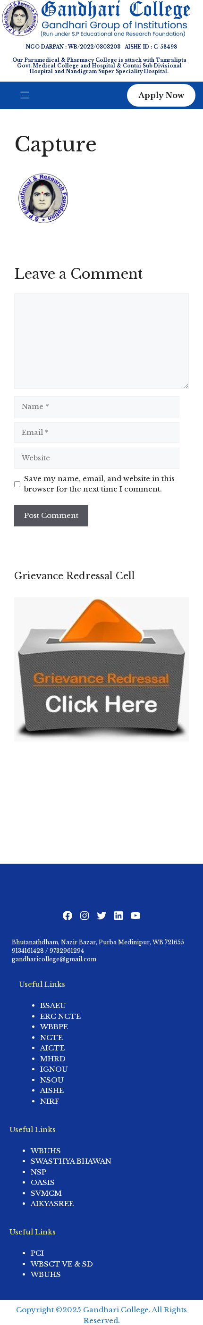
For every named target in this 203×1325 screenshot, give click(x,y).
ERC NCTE (60, 1016)
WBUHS (46, 1274)
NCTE (51, 1037)
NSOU (52, 1079)
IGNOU (54, 1069)
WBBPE (54, 1026)
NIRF (49, 1101)
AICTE (52, 1047)
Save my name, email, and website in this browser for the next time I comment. (99, 484)
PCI (37, 1253)
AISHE (52, 1090)
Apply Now (161, 95)
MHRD (53, 1058)
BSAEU (53, 1005)
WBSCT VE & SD (62, 1263)
